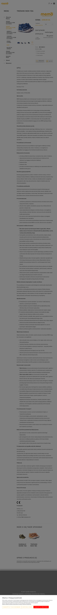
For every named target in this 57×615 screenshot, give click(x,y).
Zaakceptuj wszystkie (41, 607)
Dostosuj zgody (27, 607)
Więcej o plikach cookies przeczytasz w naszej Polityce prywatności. (16, 604)
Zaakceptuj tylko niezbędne (11, 607)
